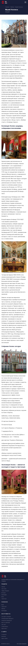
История (3, 592)
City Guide (3, 588)
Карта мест (4, 628)
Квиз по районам (5, 622)
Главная (7, 7)
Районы (12, 7)
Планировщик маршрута (7, 618)
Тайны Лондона (5, 590)
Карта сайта (4, 638)
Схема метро (4, 626)
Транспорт (4, 598)
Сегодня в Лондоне (6, 616)
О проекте (3, 634)
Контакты (3, 636)
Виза (2, 596)
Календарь (4, 594)
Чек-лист (3, 624)
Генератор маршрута (6, 620)
